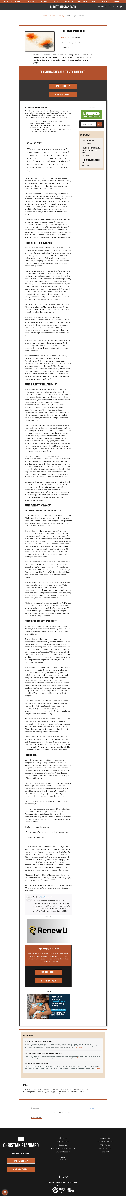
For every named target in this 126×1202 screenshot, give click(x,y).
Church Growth (79, 43)
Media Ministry (61, 1091)
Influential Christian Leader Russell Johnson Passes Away (91, 150)
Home (44, 16)
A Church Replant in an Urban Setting (36, 1063)
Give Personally (63, 86)
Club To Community (67, 1089)
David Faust (85, 165)
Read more (78, 1048)
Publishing (56, 2)
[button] (110, 6)
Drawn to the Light (88, 141)
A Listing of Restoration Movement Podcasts (38, 1041)
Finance (93, 2)
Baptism (48, 1089)
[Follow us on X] (117, 6)
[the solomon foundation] (91, 114)
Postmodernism (35, 1093)
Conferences (31, 2)
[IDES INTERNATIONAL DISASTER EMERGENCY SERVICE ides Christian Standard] (48, 1006)
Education (44, 2)
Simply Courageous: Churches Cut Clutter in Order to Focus (43, 1053)
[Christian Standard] (63, 6)
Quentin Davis (86, 143)
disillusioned (77, 1089)
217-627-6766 (63, 1159)
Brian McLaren (56, 1089)
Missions (104, 2)
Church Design (80, 2)
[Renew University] (48, 931)
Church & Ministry (56, 16)
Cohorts (67, 2)
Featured (64, 47)
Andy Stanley (42, 1089)
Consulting (116, 2)
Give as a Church (63, 94)
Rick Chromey (46, 897)
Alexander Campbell (31, 1089)
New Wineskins (71, 1091)
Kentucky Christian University (39, 1091)
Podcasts (6, 2)
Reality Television (46, 1093)
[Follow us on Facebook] (114, 6)
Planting (18, 2)
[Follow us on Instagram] (121, 6)
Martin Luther (52, 1091)
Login (93, 1108)
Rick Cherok (85, 155)
